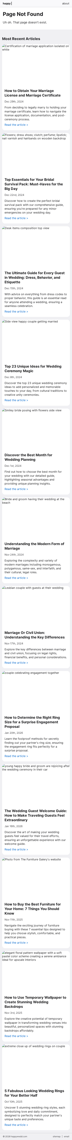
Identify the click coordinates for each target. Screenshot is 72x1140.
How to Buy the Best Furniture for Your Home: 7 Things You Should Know (33, 908)
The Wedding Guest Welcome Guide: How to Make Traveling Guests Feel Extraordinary (36, 815)
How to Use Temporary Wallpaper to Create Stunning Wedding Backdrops (35, 1002)
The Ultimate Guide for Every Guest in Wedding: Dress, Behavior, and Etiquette (35, 277)
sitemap (56, 1136)
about (65, 3)
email (66, 1136)
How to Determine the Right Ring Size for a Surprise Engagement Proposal (32, 722)
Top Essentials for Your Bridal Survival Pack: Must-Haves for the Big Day (34, 184)
